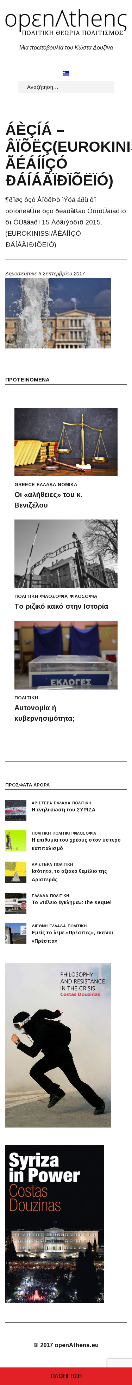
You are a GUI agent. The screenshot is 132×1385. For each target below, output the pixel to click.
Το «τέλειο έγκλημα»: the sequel (72, 902)
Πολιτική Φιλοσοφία (41, 596)
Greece (24, 484)
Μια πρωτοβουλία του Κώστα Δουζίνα (66, 48)
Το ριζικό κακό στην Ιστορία (61, 606)
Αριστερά (42, 803)
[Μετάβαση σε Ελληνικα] (66, 73)
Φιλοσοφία (83, 596)
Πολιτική (26, 697)
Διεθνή (40, 926)
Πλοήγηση (66, 1376)
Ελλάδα (46, 484)
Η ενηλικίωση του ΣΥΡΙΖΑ (63, 809)
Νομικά (67, 484)
